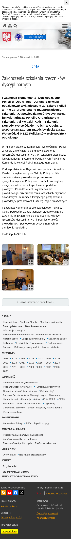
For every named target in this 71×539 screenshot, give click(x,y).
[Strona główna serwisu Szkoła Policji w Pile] (4, 26)
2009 (31, 367)
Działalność (8, 376)
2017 (22, 362)
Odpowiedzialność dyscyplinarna (20, 391)
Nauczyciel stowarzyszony (32, 454)
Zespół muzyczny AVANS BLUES (45, 407)
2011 (14, 367)
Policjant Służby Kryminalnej (17, 386)
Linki (19, 403)
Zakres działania (50, 347)
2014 (48, 362)
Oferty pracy (9, 449)
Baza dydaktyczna (12, 326)
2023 (31, 358)
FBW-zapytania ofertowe (15, 472)
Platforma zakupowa (45, 443)
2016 (36, 57)
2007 (48, 367)
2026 (5, 358)
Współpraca (38, 343)
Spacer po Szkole (57, 338)
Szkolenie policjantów (51, 322)
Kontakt (6, 460)
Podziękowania (55, 343)
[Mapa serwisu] (10, 26)
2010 (22, 367)
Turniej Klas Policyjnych (48, 386)
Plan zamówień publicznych (17, 443)
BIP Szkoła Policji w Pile (56, 493)
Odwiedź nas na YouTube (9, 492)
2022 (40, 358)
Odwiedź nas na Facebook (15, 492)
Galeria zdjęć (47, 391)
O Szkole (6, 316)
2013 (57, 362)
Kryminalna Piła (33, 403)
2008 (39, 367)
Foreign (7, 347)
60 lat (37, 399)
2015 (40, 362)
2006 (57, 367)
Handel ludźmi (10, 399)
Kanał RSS (3, 492)
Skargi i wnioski (10, 417)
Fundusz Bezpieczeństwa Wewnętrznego (24, 395)
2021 (48, 358)
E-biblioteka (22, 343)
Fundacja (26, 399)
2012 (5, 367)
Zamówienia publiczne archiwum (20, 439)
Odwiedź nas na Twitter (21, 492)
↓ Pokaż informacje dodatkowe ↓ (35, 302)
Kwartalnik (8, 403)
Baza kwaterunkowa (35, 326)
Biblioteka (8, 343)
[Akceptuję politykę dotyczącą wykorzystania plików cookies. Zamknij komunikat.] (66, 2)
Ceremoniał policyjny (14, 407)
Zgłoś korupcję (41, 423)
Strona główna (9, 57)
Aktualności (26, 57)
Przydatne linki (10, 466)
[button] (65, 26)
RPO (28, 423)
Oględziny (50, 403)
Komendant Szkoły (12, 423)
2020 (57, 358)
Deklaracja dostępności (26, 347)
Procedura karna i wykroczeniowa (20, 382)
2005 (5, 371)
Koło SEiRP (49, 399)
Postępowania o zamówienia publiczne (23, 434)
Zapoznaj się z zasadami (47, 513)
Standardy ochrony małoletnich (20, 476)
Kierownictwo (10, 322)
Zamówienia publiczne (13, 429)
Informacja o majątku (14, 330)
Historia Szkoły (10, 338)
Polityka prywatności (45, 517)
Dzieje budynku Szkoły (33, 338)
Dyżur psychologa (12, 412)
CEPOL (62, 399)
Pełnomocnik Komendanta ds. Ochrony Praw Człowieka (32, 334)
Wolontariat (55, 395)
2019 (5, 362)
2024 (22, 358)
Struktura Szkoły (28, 322)
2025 (14, 358)
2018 (14, 362)
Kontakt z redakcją (9, 506)
